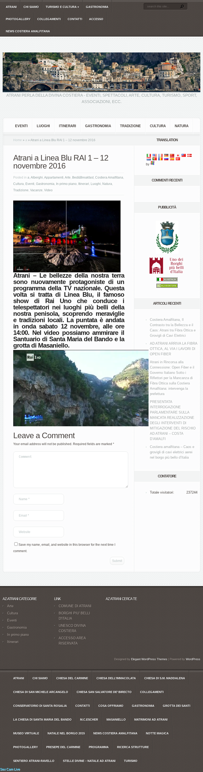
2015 (66, 733)
